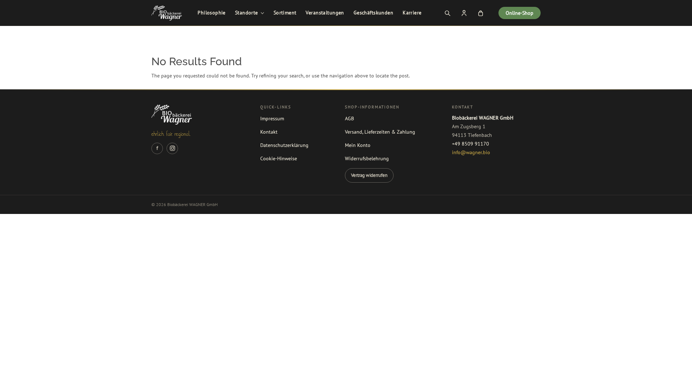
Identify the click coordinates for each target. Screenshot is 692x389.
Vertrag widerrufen (369, 175)
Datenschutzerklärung (284, 145)
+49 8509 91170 (470, 143)
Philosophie (212, 12)
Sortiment (285, 12)
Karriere (412, 12)
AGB (349, 118)
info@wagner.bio (471, 152)
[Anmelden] (464, 13)
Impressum (272, 118)
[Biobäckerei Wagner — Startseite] (166, 13)
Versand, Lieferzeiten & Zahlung (380, 132)
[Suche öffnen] (447, 13)
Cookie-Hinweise (278, 158)
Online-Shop (519, 13)
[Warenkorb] (480, 13)
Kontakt (269, 132)
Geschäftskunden (373, 12)
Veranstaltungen (325, 12)
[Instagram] (172, 148)
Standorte (246, 12)
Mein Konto (358, 145)
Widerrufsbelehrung (367, 158)
